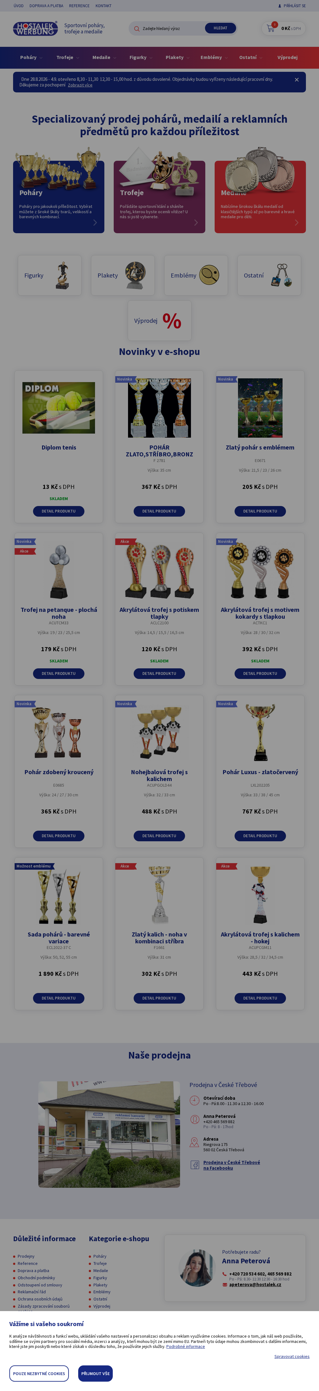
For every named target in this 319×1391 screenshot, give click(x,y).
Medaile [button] (102, 57)
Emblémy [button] (212, 57)
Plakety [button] (175, 57)
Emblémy (102, 1292)
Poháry (100, 1256)
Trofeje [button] (65, 57)
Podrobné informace (185, 1346)
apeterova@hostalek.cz (255, 1284)
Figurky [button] (138, 57)
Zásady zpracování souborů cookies (44, 1308)
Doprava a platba (46, 5)
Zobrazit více (80, 85)
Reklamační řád (32, 1292)
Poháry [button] (28, 57)
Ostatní (100, 1299)
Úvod (19, 5)
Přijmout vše (95, 1373)
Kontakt (104, 5)
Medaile (100, 1270)
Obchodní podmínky (36, 1277)
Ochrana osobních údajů (40, 1299)
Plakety (100, 1285)
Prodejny (26, 1256)
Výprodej (288, 57)
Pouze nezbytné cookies (39, 1373)
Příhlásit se (295, 5)
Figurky (100, 1277)
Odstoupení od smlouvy (40, 1285)
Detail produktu (59, 511)
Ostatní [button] (248, 57)
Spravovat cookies (292, 1356)
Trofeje (100, 1263)
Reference (79, 5)
